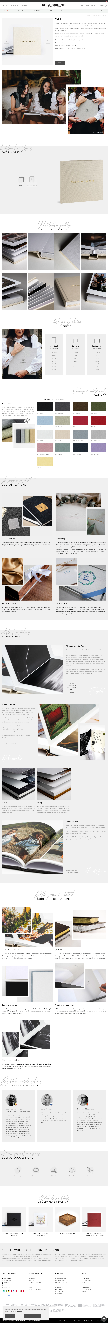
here (75, 46)
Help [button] (81, 5)
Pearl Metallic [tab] (71, 691)
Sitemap (84, 1291)
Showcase (59, 1294)
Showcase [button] (103, 10)
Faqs (83, 1283)
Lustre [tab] (71, 683)
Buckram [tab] (47, 399)
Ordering (101, 5)
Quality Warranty (35, 1283)
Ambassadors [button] (14, 5)
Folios (57, 1285)
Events (31, 1285)
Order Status (87, 1280)
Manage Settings (32, 1316)
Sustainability (33, 1280)
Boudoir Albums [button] (38, 10)
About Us (32, 1278)
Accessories (59, 1291)
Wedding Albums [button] (6, 10)
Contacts (85, 1278)
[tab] (21, 181)
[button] (100, 1)
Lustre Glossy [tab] (72, 687)
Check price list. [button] (59, 43)
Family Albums (60, 1280)
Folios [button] (51, 10)
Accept (10, 1316)
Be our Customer (35, 1289)
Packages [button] (77, 10)
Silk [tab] (71, 689)
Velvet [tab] (71, 692)
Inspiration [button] (25, 5)
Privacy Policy (18, 1311)
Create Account (91, 5)
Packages (58, 1289)
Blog (30, 1287)
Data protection (88, 1320)
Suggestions (86, 1287)
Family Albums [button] (22, 10)
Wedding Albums (61, 1278)
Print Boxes (59, 1287)
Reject (18, 1316)
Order (60, 62)
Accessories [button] (90, 10)
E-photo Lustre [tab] (72, 872)
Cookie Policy (63, 1320)
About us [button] (4, 5)
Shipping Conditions (89, 1285)
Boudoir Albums (61, 1283)
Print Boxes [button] (64, 10)
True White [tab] (72, 869)
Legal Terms (76, 1320)
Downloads (86, 1289)
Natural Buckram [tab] (58, 399)
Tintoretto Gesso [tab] (72, 871)
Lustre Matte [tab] (71, 685)
